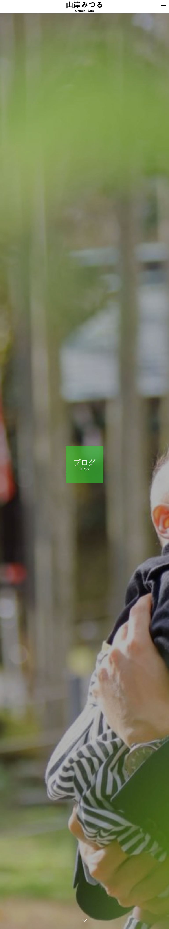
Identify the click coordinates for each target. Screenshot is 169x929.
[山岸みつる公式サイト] (84, 6)
